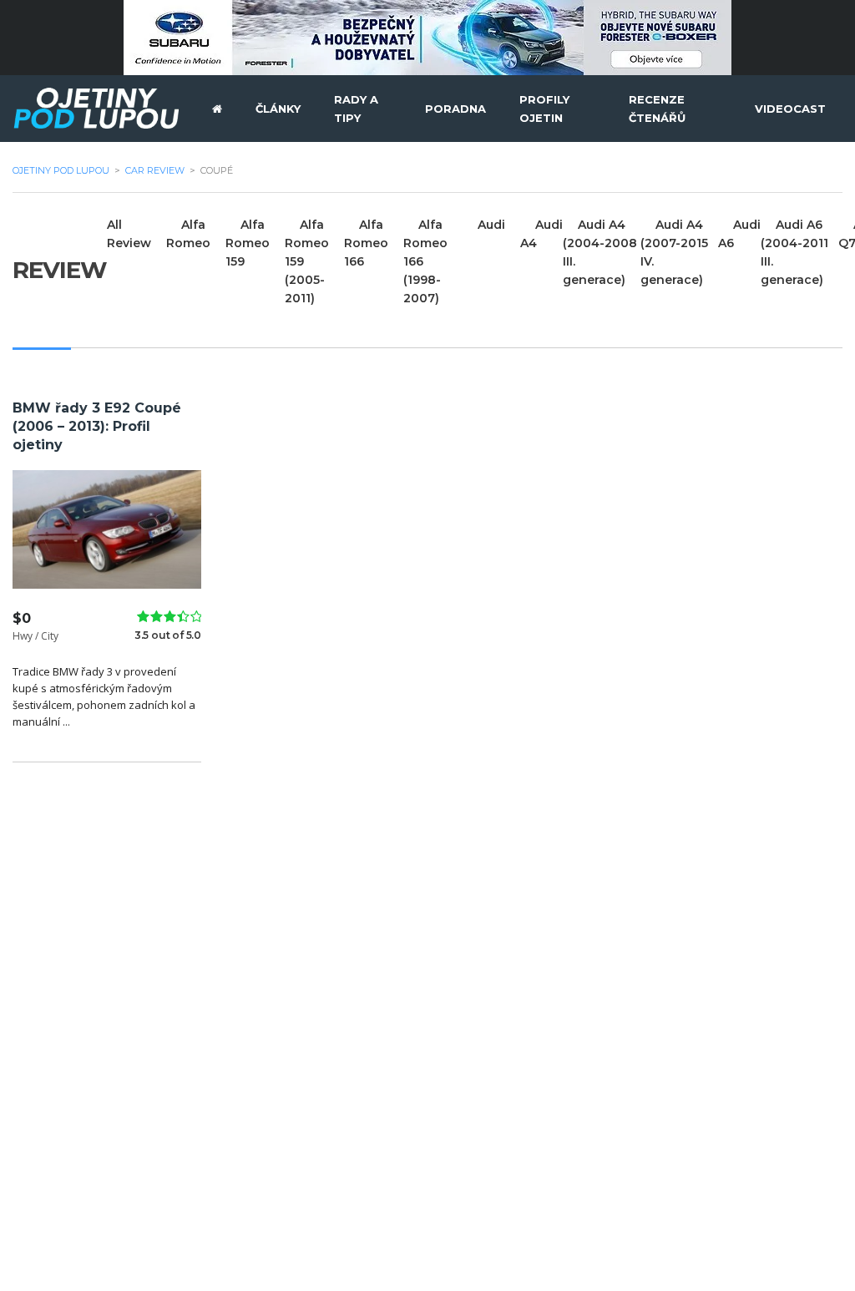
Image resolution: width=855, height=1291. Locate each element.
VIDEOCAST (790, 108)
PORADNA (455, 108)
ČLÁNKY (278, 108)
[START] (217, 108)
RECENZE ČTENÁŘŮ (657, 108)
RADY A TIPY (356, 108)
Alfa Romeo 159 (247, 243)
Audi (491, 224)
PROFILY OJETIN (544, 108)
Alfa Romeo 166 (366, 243)
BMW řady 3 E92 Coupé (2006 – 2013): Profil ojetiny (97, 426)
